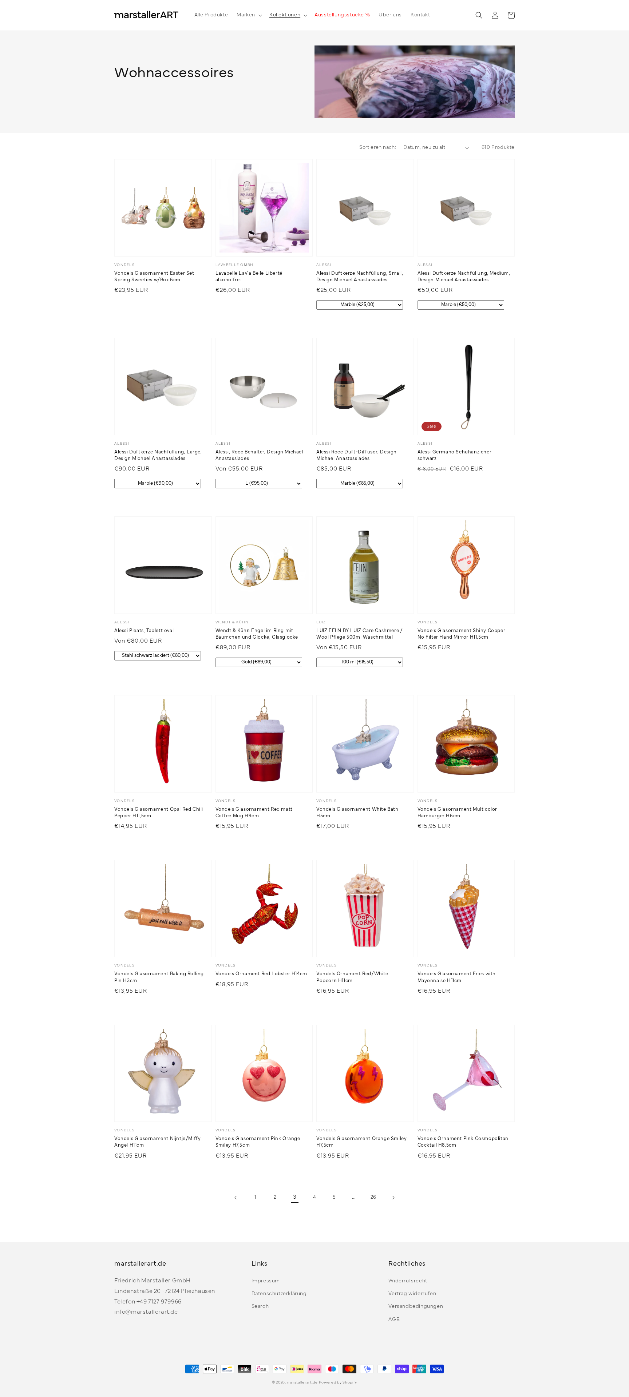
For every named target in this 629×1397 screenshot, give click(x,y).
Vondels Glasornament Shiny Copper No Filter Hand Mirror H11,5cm (462, 634)
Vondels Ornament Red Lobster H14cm (261, 974)
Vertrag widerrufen (412, 1293)
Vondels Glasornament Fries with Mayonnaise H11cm (457, 977)
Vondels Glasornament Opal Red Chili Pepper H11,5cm (158, 812)
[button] (248, 15)
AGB (394, 1319)
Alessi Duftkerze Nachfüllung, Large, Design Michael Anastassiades (158, 455)
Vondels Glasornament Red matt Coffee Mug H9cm (254, 812)
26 (373, 1197)
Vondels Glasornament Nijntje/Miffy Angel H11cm (157, 1142)
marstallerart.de (302, 1382)
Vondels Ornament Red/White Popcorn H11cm (352, 977)
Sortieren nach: (377, 147)
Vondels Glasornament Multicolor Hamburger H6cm (458, 812)
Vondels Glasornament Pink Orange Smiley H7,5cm (257, 1142)
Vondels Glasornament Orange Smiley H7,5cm (361, 1142)
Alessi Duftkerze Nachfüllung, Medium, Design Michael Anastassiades (464, 276)
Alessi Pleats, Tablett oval (144, 631)
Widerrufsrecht (407, 1281)
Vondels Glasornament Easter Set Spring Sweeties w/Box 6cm (154, 276)
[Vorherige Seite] (236, 1198)
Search (260, 1306)
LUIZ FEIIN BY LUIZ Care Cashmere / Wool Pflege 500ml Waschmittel (359, 634)
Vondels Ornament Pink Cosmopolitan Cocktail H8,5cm (463, 1142)
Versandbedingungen (415, 1306)
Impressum (266, 1281)
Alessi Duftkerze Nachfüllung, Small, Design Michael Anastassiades (359, 276)
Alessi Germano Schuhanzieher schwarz (455, 455)
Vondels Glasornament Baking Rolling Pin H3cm (159, 977)
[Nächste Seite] (393, 1198)
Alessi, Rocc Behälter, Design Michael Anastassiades (259, 455)
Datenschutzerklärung (279, 1293)
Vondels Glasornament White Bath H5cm (357, 812)
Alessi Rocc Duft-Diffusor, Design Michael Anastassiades (356, 455)
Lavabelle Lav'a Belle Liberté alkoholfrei (248, 276)
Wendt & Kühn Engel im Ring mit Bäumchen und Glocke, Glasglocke (256, 634)
